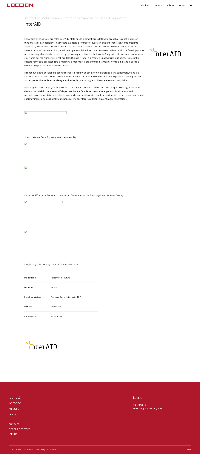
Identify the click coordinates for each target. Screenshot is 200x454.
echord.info (56, 306)
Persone (158, 5)
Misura (170, 5)
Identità (145, 5)
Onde (182, 5)
